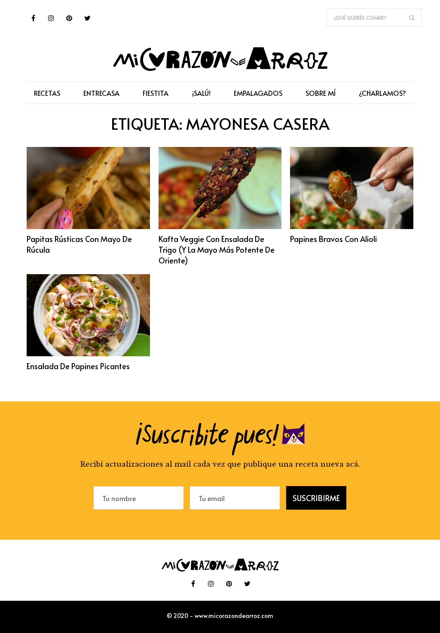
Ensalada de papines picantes (78, 366)
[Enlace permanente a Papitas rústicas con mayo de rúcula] (88, 226)
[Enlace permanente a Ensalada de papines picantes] (88, 353)
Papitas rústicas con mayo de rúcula (79, 244)
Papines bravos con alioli (333, 238)
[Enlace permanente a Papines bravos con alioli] (351, 226)
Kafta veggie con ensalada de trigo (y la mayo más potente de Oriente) (217, 249)
